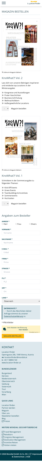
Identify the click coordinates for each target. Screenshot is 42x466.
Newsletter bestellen (10, 416)
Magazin (5, 410)
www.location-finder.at (11, 362)
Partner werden (8, 408)
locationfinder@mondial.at (16, 357)
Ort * (4, 288)
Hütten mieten (10, 445)
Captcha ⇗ (34, 332)
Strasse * (6, 268)
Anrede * (5, 221)
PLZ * (4, 278)
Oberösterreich (8, 381)
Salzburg (5, 384)
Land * (5, 298)
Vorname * (6, 229)
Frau (19, 224)
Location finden (8, 405)
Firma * (5, 259)
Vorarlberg (6, 392)
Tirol (4, 389)
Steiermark (6, 386)
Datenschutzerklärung (13, 316)
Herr (5, 224)
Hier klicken (23, 330)
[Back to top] (37, 461)
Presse (7, 421)
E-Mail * (5, 249)
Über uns (6, 413)
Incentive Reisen (11, 442)
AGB (28, 456)
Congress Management (14, 437)
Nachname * (7, 239)
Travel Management (12, 432)
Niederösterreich (9, 378)
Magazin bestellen (13, 336)
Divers (34, 224)
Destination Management (15, 440)
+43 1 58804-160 (10, 360)
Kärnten (5, 376)
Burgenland (7, 373)
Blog (3, 418)
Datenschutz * (10, 308)
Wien (4, 394)
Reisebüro (8, 434)
